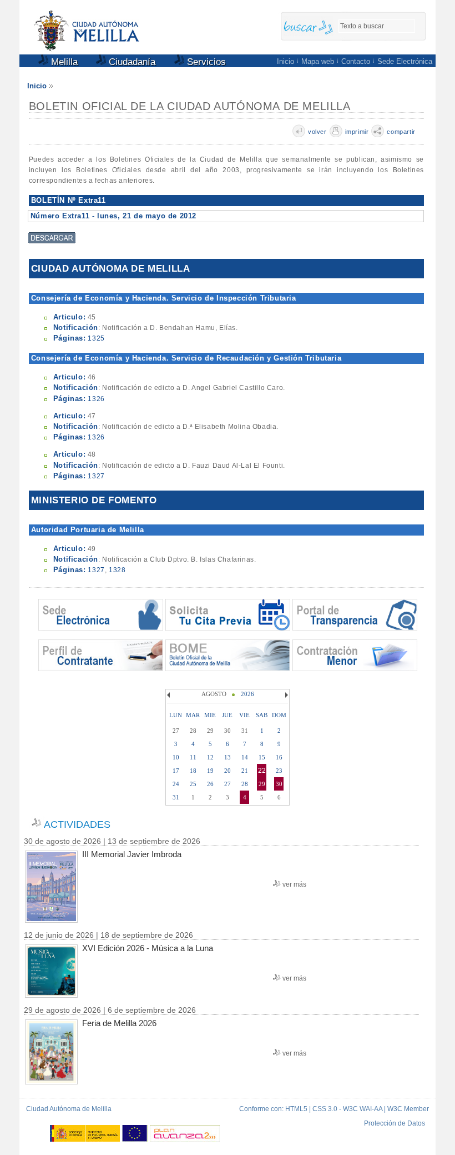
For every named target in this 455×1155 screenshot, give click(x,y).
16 (279, 757)
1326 (96, 399)
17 (176, 770)
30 (279, 784)
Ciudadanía (130, 62)
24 (176, 784)
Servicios (205, 62)
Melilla (63, 62)
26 (210, 784)
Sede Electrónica (404, 61)
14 (244, 757)
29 (262, 784)
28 (244, 784)
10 (176, 757)
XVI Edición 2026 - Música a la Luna (147, 948)
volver (317, 131)
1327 (96, 476)
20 (227, 770)
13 (227, 757)
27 (227, 784)
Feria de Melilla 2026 (119, 1023)
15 (262, 757)
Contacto (355, 61)
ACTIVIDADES (77, 824)
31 (176, 797)
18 (193, 770)
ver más (294, 884)
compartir (401, 131)
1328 (117, 570)
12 (210, 757)
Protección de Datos (394, 1123)
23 (279, 770)
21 (244, 770)
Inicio (285, 61)
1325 (96, 338)
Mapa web (317, 61)
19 (210, 770)
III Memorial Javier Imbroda (131, 854)
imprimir (357, 131)
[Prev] (170, 695)
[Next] (285, 695)
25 (193, 784)
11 (193, 757)
